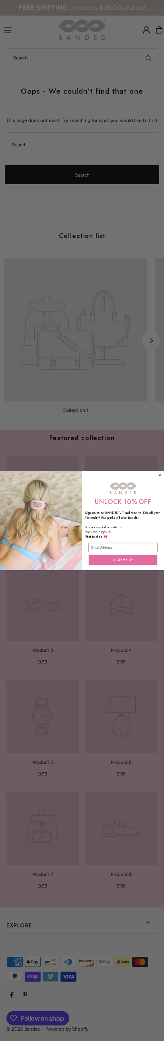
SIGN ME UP (123, 560)
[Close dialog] (160, 474)
